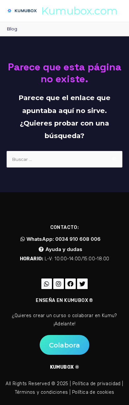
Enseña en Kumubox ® (64, 300)
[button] (60, 239)
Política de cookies (93, 392)
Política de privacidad (96, 384)
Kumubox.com (79, 10)
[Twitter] (82, 284)
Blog (12, 28)
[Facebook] (70, 284)
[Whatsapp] (47, 284)
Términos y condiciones (41, 392)
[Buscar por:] (64, 159)
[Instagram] (58, 284)
